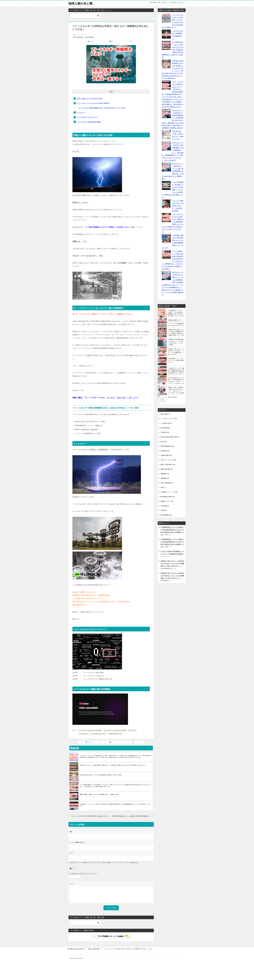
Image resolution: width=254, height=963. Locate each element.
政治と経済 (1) (165, 414)
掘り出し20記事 (172, 397)
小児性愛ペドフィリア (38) (169, 492)
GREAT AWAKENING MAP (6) (170, 437)
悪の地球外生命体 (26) (168, 496)
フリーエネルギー (84, 734)
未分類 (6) (164, 510)
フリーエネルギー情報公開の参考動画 (89, 122)
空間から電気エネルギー (115, 734)
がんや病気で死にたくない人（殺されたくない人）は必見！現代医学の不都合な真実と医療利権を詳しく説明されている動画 (172, 49)
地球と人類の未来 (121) (168, 464)
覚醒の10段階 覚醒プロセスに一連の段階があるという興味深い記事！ (99, 794)
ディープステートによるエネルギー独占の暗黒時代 (93, 103)
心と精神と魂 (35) (166, 423)
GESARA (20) (165, 432)
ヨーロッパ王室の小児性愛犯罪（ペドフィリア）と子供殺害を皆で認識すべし (172, 554)
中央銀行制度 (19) (166, 455)
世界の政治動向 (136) (167, 446)
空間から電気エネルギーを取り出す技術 (89, 98)
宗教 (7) (163, 487)
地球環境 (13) (165, 473)
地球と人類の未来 (78, 37)
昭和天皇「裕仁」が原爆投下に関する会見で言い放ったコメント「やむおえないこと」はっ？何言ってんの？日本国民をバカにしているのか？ (176, 390)
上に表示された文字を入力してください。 (83, 873)
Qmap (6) (164, 441)
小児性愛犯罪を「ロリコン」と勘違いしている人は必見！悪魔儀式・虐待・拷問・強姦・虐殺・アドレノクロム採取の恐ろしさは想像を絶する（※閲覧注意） (176, 313)
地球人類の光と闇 (80, 3)
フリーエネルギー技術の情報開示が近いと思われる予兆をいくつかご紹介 (101, 108)
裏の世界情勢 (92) (166, 515)
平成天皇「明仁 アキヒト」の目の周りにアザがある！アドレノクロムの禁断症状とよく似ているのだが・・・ (176, 351)
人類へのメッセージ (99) (168, 460)
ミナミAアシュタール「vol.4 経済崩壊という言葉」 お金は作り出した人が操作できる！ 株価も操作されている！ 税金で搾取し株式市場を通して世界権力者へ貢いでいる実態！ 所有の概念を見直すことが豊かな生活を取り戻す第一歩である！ (115, 756)
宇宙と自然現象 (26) (167, 483)
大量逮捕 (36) (165, 478)
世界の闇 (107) (165, 451)
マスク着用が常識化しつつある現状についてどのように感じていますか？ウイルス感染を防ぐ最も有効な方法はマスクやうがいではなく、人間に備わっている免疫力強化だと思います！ (115, 785)
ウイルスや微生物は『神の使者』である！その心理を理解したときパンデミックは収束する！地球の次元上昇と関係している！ (172, 189)
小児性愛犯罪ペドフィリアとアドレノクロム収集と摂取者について (176, 360)
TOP (77, 949)
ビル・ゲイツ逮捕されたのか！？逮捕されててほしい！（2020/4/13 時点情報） (177, 206)
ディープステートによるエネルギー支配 (90, 730)
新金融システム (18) (167, 501)
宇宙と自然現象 (89, 37)
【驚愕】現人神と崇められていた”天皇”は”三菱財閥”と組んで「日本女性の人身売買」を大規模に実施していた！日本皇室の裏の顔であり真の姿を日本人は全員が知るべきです (176, 332)
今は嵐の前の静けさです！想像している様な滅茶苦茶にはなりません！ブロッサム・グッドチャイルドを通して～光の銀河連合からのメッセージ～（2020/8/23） (176, 380)
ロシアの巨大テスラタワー (98, 734)
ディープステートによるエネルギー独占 (115, 730)
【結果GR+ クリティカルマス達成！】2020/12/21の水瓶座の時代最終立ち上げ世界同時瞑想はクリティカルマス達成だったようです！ (115, 805)
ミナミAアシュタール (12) (169, 418)
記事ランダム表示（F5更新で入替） (171, 10)
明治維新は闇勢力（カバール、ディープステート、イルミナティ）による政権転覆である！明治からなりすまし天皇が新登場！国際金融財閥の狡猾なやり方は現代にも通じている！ (176, 322)
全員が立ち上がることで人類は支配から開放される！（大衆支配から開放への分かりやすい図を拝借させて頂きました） (113, 765)
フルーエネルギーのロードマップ (87, 117)
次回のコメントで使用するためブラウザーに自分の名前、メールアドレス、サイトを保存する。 (105, 862)
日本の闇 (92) (165, 506)
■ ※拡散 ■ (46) (165, 428)
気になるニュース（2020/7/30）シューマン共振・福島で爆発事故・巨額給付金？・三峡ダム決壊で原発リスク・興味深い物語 (172, 171)
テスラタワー (81, 112)
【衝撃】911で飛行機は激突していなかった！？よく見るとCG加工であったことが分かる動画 (176, 342)
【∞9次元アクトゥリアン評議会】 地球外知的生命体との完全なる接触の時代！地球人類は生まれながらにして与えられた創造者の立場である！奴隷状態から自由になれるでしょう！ (176, 371)
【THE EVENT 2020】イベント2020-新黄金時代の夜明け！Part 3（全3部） (101, 775)
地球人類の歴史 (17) (167, 469)
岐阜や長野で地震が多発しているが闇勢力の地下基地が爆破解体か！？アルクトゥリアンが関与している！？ (133, 816)
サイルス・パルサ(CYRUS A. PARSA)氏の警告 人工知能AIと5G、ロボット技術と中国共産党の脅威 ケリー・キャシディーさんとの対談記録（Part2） (90, 816)
